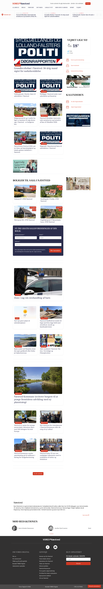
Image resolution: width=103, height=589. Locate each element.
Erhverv (31, 7)
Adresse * (17, 241)
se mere (51, 534)
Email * (41, 234)
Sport (72, 7)
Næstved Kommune (44, 568)
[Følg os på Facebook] (48, 547)
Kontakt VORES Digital (18, 563)
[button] (86, 515)
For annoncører (16, 559)
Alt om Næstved (43, 578)
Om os (14, 556)
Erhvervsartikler (43, 566)
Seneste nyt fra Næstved (46, 556)
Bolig (23, 7)
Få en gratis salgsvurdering (47, 571)
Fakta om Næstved (44, 563)
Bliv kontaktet (55, 251)
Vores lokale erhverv (45, 559)
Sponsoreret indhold (45, 576)
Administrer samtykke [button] (18, 566)
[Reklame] (78, 81)
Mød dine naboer (61, 7)
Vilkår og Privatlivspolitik (19, 561)
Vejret (78, 7)
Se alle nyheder (38, 473)
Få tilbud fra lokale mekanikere (48, 573)
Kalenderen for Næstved (46, 561)
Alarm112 (15, 7)
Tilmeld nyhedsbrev (94, 586)
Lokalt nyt (49, 7)
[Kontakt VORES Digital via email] (55, 547)
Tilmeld (88, 3)
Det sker (39, 7)
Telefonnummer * (20, 234)
